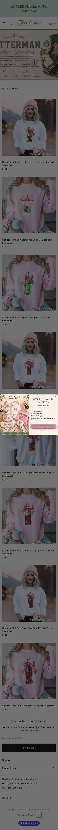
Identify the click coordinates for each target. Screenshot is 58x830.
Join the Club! (43, 427)
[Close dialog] (56, 396)
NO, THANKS (43, 430)
